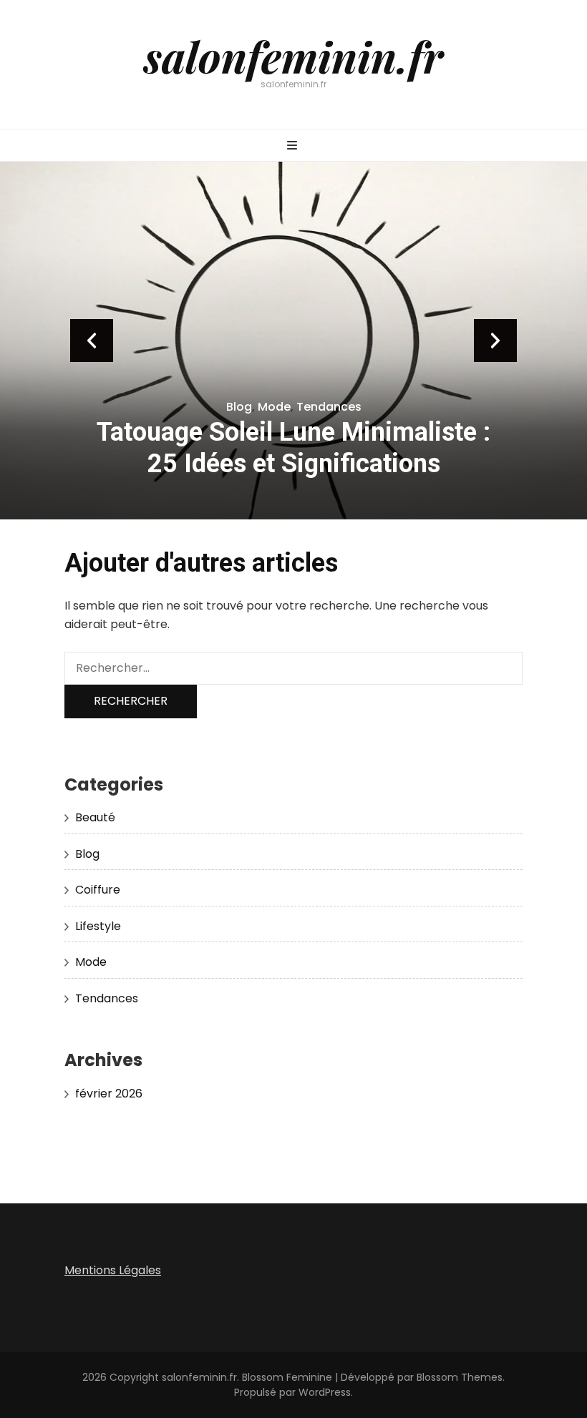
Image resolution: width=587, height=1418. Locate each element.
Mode (274, 406)
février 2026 (108, 1093)
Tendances (329, 406)
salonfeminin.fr (293, 55)
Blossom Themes (460, 1377)
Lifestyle (98, 926)
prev (91, 340)
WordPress (325, 1392)
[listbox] (293, 340)
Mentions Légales (112, 1270)
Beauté (95, 817)
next (495, 340)
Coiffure (97, 889)
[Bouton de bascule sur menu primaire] (294, 146)
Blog (239, 406)
